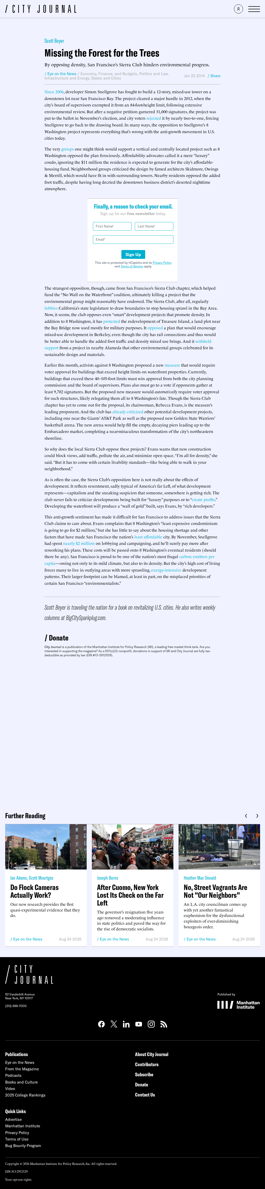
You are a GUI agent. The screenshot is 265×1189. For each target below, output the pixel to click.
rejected (153, 118)
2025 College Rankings (25, 1095)
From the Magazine (22, 1068)
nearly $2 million (79, 543)
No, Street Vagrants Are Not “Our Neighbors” (215, 891)
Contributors (147, 1064)
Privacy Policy (162, 263)
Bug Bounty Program (23, 1145)
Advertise (13, 1119)
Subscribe (144, 1074)
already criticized (127, 411)
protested (111, 321)
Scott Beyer (54, 40)
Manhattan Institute (22, 1125)
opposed (155, 327)
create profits (203, 499)
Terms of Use (16, 1139)
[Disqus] (132, 732)
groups (67, 149)
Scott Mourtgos (41, 877)
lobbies (51, 308)
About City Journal (151, 1054)
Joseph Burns (107, 877)
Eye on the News (27, 939)
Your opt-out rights (18, 1179)
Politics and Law (153, 73)
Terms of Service (132, 266)
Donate (59, 638)
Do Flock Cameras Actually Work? (34, 891)
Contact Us (145, 1094)
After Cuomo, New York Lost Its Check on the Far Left (130, 895)
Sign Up (133, 254)
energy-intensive (166, 570)
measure (172, 365)
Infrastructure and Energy (67, 78)
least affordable (148, 536)
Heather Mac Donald (200, 877)
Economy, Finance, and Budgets (108, 73)
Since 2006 (54, 91)
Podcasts (13, 1075)
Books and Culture (21, 1082)
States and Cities (106, 78)
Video (10, 1088)
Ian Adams (18, 877)
